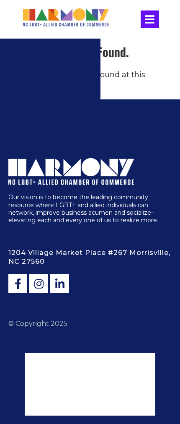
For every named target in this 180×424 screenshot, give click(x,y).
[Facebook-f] (17, 283)
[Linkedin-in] (59, 283)
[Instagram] (38, 283)
